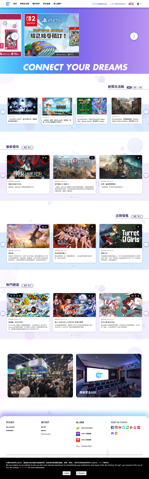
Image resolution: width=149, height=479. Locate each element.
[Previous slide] (15, 36)
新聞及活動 (24, 4)
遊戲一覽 (27, 147)
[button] (139, 4)
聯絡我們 (43, 430)
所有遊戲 (46, 4)
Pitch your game (45, 434)
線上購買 (57, 4)
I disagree (81, 473)
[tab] (72, 128)
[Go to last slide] (3, 111)
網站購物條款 (9, 430)
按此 (100, 463)
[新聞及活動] (40, 375)
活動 (140, 87)
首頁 (15, 4)
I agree (66, 473)
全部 (129, 87)
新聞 (135, 87)
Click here (24, 468)
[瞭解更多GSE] (108, 375)
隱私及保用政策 (10, 427)
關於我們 (36, 4)
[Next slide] (134, 36)
